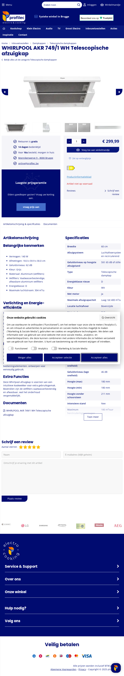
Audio (49, 28)
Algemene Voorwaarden (63, 669)
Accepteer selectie (62, 357)
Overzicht (110, 317)
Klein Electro (34, 28)
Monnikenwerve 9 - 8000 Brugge (35, 157)
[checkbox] (17, 348)
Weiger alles (24, 357)
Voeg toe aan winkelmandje (96, 150)
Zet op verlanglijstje (81, 158)
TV (59, 28)
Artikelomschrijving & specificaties (21, 224)
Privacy (82, 669)
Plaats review (14, 498)
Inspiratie (8, 34)
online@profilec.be (28, 163)
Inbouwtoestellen (95, 28)
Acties (113, 28)
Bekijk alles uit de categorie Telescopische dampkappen (30, 59)
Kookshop (16, 28)
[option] (62, 92)
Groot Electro (73, 28)
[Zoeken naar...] (79, 5)
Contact (22, 34)
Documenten (50, 224)
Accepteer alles (99, 357)
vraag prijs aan (31, 206)
